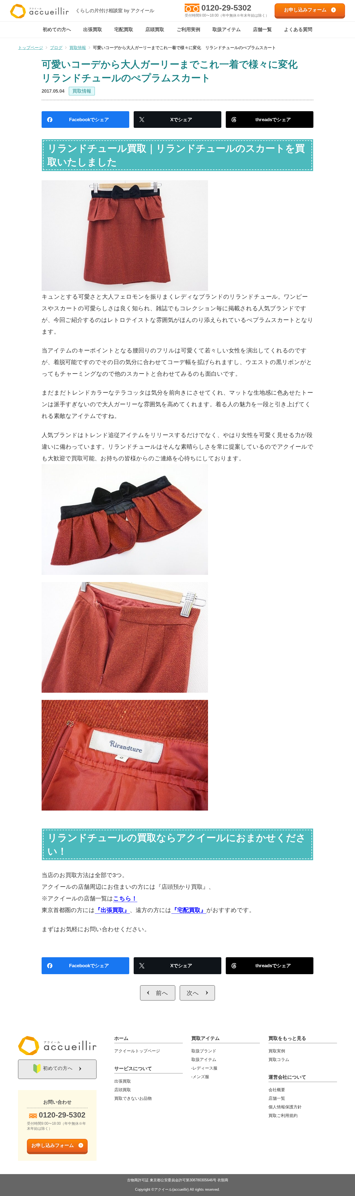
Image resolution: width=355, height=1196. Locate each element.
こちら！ (125, 898)
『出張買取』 (112, 910)
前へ (162, 993)
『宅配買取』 (188, 910)
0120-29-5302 (226, 7)
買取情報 (81, 91)
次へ (193, 993)
